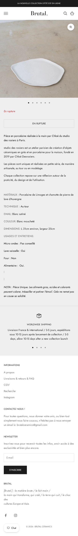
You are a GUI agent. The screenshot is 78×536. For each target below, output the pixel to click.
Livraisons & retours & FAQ (19, 378)
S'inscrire (15, 470)
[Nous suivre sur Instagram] (15, 515)
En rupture (39, 123)
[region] (39, 327)
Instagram (9, 397)
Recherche (10, 391)
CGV (6, 385)
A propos (9, 372)
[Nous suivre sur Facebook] (6, 515)
